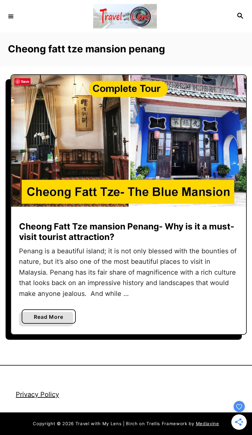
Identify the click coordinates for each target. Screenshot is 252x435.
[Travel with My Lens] (125, 16)
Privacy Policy (37, 394)
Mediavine (207, 423)
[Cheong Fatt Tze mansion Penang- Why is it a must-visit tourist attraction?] (128, 141)
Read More (51, 318)
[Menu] (11, 16)
